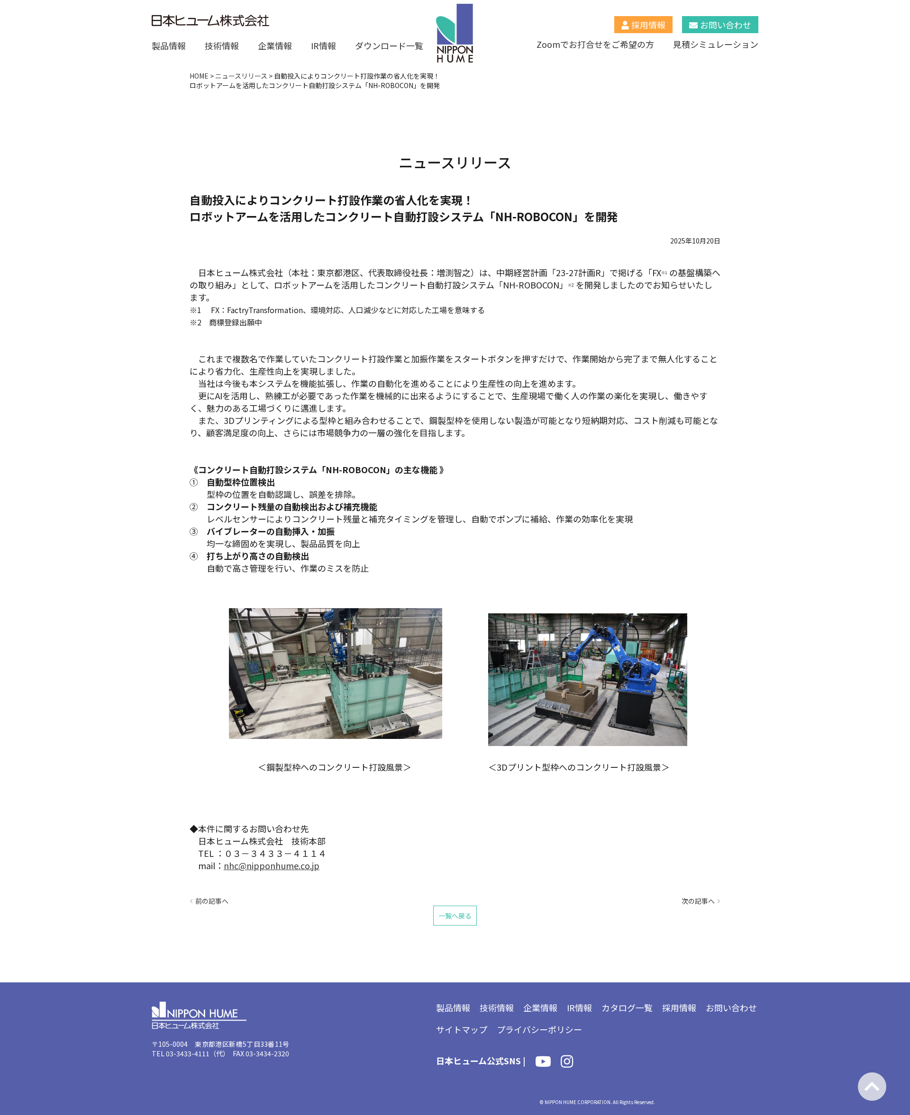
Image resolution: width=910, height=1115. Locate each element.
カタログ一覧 (627, 1007)
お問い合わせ (725, 24)
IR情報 (323, 45)
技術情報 (222, 45)
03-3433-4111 (187, 1053)
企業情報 (275, 45)
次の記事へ (698, 901)
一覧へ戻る (455, 915)
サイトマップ (461, 1029)
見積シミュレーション (715, 44)
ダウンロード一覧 (389, 45)
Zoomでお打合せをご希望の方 (595, 44)
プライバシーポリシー (539, 1029)
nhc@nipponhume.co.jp (271, 865)
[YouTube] (543, 1063)
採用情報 (648, 24)
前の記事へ (211, 901)
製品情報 (169, 45)
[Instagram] (567, 1063)
